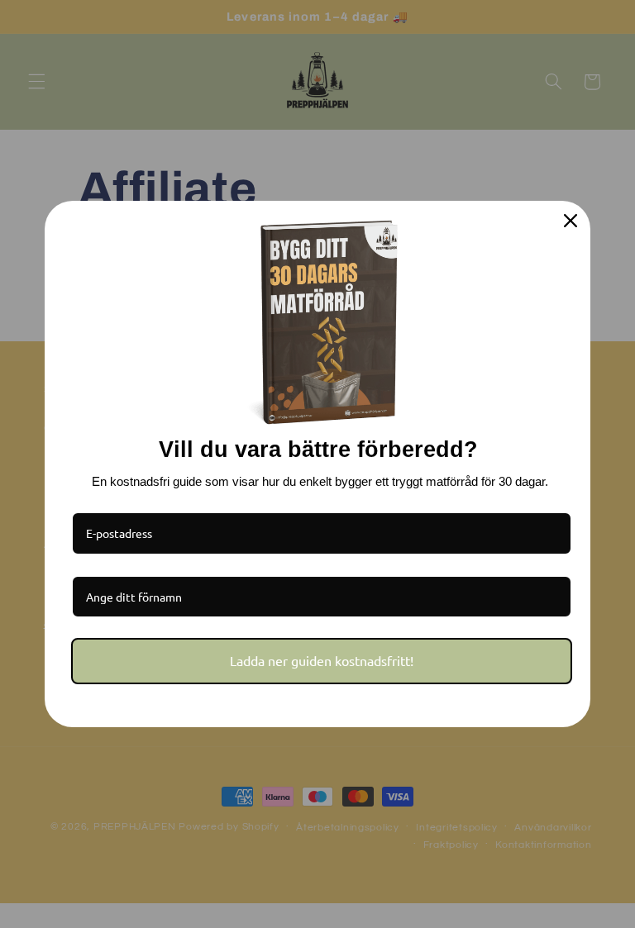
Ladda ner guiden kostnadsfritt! (321, 660)
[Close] (570, 220)
